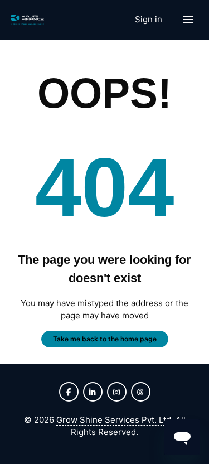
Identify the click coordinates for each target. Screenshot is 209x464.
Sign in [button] (149, 19)
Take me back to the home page (105, 339)
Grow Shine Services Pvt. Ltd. (114, 419)
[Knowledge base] (27, 19)
